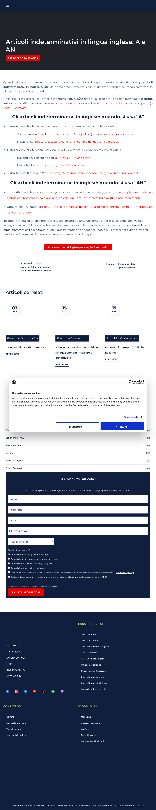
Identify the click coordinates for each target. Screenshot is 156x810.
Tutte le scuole (13, 729)
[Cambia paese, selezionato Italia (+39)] (11, 531)
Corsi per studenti (90, 640)
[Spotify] (53, 691)
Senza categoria (77, 460)
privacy (140, 805)
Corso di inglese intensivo (94, 689)
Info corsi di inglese (16, 735)
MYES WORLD (13, 676)
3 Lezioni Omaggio (90, 723)
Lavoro (78, 453)
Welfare (85, 729)
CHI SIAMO (12, 645)
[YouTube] (34, 691)
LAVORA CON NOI (15, 658)
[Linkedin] (25, 691)
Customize (76, 427)
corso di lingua (82, 234)
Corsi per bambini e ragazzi (95, 646)
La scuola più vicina (16, 723)
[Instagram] (16, 691)
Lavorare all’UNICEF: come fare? (27, 347)
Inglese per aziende (91, 665)
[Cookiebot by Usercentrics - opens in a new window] (131, 382)
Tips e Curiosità (78, 468)
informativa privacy (125, 572)
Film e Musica (78, 445)
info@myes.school (127, 805)
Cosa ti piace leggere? (19, 550)
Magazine (86, 717)
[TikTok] (44, 691)
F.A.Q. (9, 664)
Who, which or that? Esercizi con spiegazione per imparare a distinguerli (77, 352)
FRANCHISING (13, 651)
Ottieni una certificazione (94, 671)
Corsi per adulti (89, 634)
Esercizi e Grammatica (23, 58)
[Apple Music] (62, 691)
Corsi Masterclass (90, 652)
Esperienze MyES (78, 437)
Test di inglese (88, 735)
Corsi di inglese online (92, 677)
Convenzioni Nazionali (92, 741)
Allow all (122, 427)
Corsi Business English (92, 658)
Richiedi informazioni (26, 592)
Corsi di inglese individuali (94, 683)
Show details (131, 417)
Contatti (10, 717)
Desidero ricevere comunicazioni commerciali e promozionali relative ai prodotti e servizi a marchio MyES (59, 577)
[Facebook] (7, 691)
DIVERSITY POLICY (15, 670)
